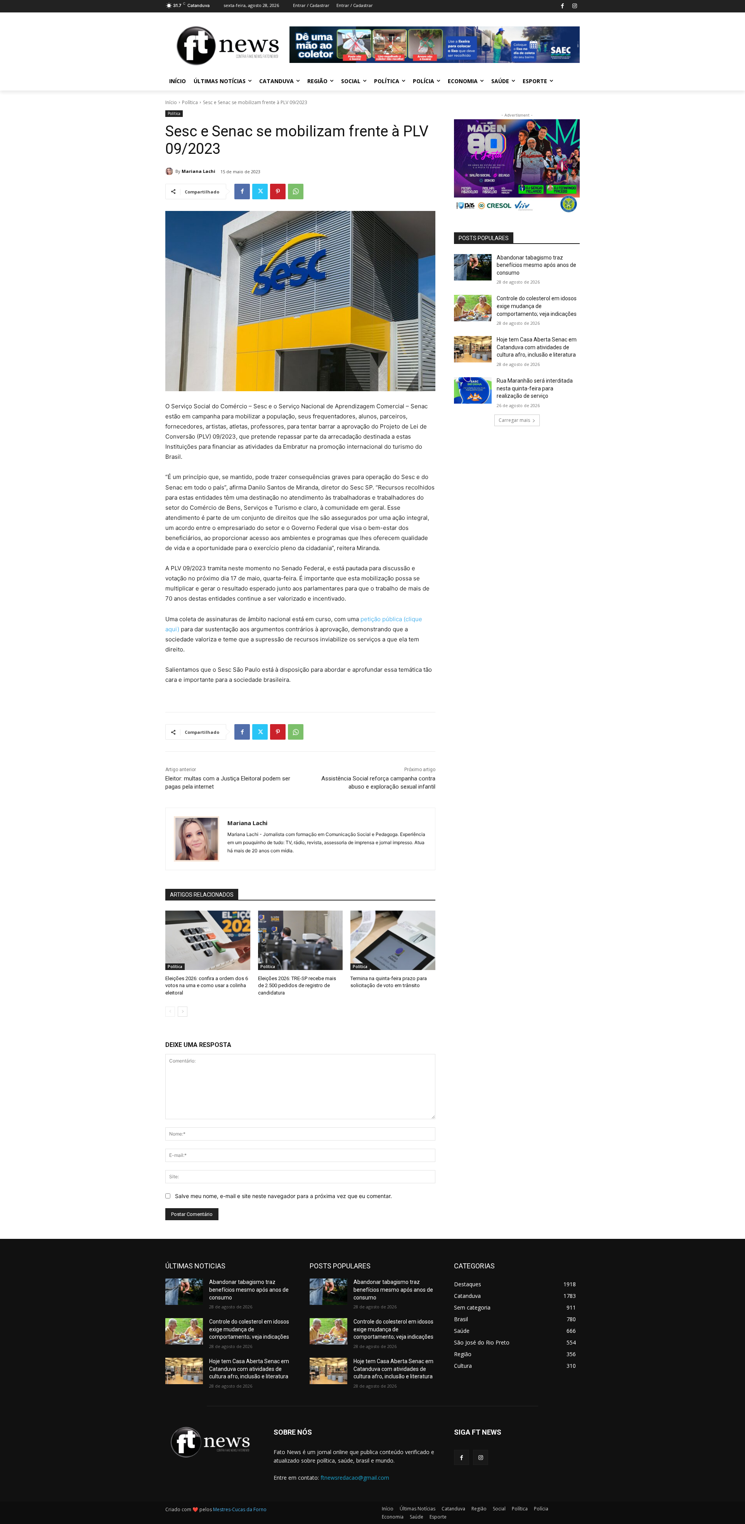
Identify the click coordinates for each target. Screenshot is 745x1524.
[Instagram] (574, 6)
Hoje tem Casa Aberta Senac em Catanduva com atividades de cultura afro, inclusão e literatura (537, 347)
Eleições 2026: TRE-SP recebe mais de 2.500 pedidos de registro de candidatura (297, 985)
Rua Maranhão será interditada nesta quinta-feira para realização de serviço (535, 388)
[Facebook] (562, 6)
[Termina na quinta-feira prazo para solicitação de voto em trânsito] (392, 940)
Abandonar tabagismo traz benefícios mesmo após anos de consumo (536, 265)
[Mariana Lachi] (170, 171)
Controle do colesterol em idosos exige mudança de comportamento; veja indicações (537, 306)
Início (171, 102)
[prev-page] (170, 1012)
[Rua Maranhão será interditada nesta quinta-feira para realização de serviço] (473, 390)
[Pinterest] (278, 191)
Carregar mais (514, 420)
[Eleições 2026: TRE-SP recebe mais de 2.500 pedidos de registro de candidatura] (300, 940)
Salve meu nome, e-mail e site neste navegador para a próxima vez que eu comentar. (283, 1196)
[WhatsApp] (295, 191)
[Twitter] (260, 191)
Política (190, 102)
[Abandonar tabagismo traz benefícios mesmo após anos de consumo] (473, 267)
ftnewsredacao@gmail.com (355, 1477)
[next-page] (182, 1012)
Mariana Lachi (198, 171)
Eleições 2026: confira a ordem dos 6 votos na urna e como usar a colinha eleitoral (206, 985)
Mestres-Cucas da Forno (240, 1509)
